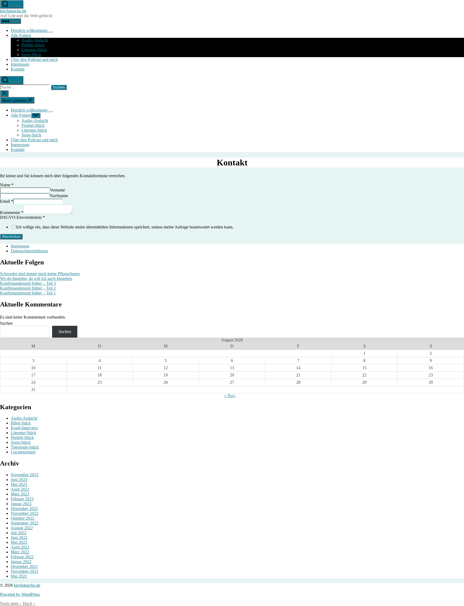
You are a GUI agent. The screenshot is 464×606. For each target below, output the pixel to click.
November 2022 (24, 513)
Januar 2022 (21, 561)
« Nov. (230, 395)
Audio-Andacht (34, 40)
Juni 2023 (19, 479)
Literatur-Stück (34, 49)
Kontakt (17, 69)
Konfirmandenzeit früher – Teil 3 (28, 283)
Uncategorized (23, 452)
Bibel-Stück (21, 423)
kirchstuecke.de (13, 11)
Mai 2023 (19, 484)
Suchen (6, 323)
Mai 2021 (19, 576)
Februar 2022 (22, 557)
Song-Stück (31, 54)
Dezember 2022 (24, 508)
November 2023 (24, 474)
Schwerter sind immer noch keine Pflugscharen (40, 273)
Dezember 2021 (24, 566)
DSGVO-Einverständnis (22, 217)
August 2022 (22, 528)
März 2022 (20, 552)
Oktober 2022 (22, 518)
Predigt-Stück (33, 45)
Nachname (59, 195)
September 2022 (24, 523)
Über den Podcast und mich (34, 59)
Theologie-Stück (25, 447)
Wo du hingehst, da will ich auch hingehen (36, 278)
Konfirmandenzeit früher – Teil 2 (28, 288)
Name (6, 185)
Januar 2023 (21, 503)
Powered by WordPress (20, 594)
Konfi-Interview (24, 428)
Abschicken (11, 237)
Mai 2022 (19, 542)
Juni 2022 (19, 537)
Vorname (57, 190)
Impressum (20, 64)
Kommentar (11, 212)
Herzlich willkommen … (32, 30)
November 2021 (24, 571)
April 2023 (20, 489)
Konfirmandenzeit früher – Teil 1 (28, 293)
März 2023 (20, 494)
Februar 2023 (22, 499)
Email (6, 201)
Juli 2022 (18, 532)
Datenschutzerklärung (29, 251)
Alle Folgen (21, 35)
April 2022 (20, 547)
